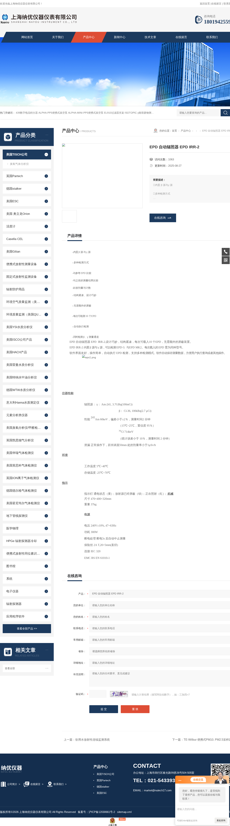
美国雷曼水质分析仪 (20, 365)
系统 (9, 578)
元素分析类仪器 (17, 415)
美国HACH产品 (16, 352)
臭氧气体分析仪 (19, 163)
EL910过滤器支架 (114, 112)
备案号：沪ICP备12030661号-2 (96, 811)
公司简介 (12, 784)
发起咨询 (221, 820)
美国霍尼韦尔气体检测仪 (23, 503)
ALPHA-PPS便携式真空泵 (52, 112)
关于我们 (58, 37)
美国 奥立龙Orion (18, 214)
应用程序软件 (15, 616)
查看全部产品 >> (27, 628)
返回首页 (205, 3)
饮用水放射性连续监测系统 (92, 739)
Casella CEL (14, 239)
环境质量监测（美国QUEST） (23, 314)
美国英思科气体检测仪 (21, 465)
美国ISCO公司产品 (19, 339)
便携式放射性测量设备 (21, 264)
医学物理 (12, 528)
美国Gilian (13, 251)
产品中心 (89, 37)
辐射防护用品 (15, 289)
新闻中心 (119, 37)
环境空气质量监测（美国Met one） (23, 302)
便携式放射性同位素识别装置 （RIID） (23, 553)
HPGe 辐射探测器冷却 (21, 541)
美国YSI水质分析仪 (19, 327)
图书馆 (10, 566)
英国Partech (14, 176)
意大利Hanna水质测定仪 (22, 402)
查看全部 (10, 668)
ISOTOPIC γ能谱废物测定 (139, 112)
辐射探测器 (14, 604)
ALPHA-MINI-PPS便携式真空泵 (85, 112)
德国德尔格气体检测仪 (21, 490)
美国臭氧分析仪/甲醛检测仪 (23, 427)
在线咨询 (160, 217)
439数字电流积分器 (27, 112)
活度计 (10, 226)
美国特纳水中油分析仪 (21, 377)
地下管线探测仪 (17, 516)
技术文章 (150, 37)
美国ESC (12, 201)
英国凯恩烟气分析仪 (20, 440)
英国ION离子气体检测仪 (22, 478)
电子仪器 (12, 591)
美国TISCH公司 (16, 154)
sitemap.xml (124, 811)
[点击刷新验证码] (119, 694)
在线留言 (216, 3)
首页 (174, 130)
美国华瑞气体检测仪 (20, 453)
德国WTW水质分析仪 (20, 390)
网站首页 (27, 37)
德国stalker (14, 188)
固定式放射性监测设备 (21, 276)
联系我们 (212, 37)
